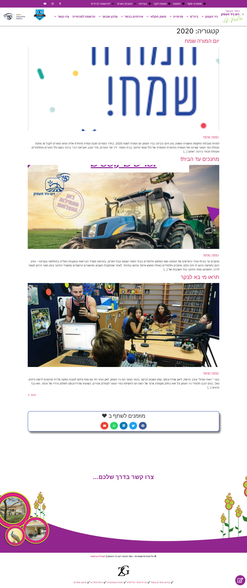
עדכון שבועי (110, 16)
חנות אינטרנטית (115, 582)
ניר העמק (211, 16)
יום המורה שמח (202, 41)
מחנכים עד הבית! (199, 159)
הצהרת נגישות (98, 556)
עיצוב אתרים (80, 582)
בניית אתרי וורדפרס (137, 582)
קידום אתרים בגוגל (160, 582)
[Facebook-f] (60, 4)
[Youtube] (45, 4)
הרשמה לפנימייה (83, 16)
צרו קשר (63, 16)
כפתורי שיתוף (211, 137)
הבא (32, 395)
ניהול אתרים (97, 582)
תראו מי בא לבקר (200, 277)
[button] (143, 425)
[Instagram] (52, 4)
